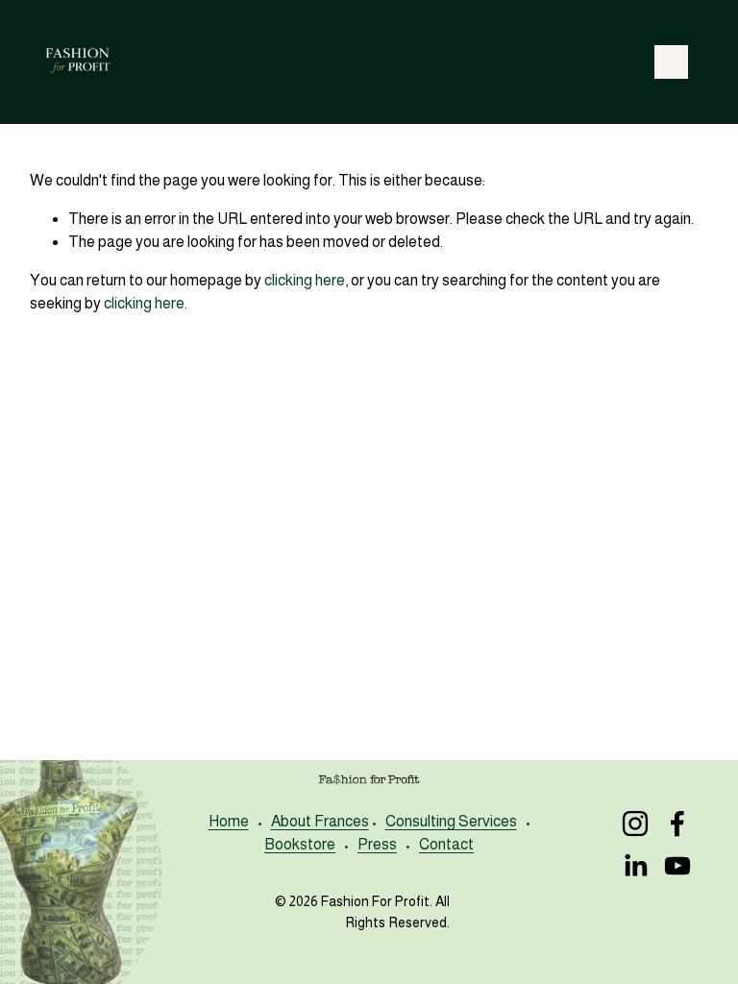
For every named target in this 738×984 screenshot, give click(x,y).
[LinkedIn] (635, 865)
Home (229, 821)
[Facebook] (677, 823)
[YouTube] (677, 865)
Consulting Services (451, 821)
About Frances (320, 821)
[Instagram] (635, 823)
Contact (446, 844)
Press (377, 844)
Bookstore (299, 844)
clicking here (304, 280)
